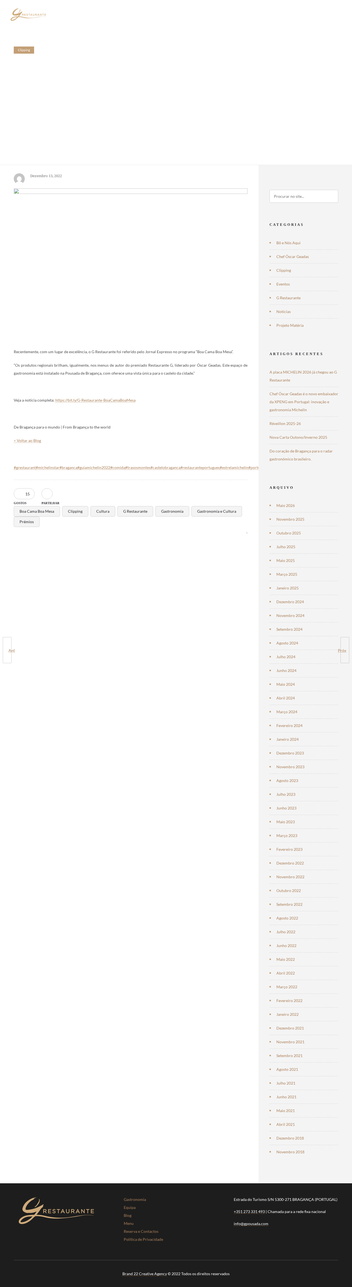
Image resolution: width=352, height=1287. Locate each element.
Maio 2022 (285, 959)
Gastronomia (172, 511)
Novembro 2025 (290, 519)
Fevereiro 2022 (289, 1000)
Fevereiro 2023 (289, 849)
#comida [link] (117, 467)
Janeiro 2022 (287, 1014)
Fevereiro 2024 (289, 725)
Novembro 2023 (290, 766)
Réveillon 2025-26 (285, 423)
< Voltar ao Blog (27, 440)
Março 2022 (286, 986)
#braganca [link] (68, 467)
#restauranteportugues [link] (200, 467)
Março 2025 (286, 574)
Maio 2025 (285, 560)
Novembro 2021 (290, 1041)
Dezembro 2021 (290, 1028)
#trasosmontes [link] (137, 467)
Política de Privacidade (143, 1239)
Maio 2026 (285, 505)
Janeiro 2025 (287, 588)
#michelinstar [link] (47, 467)
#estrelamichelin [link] (234, 467)
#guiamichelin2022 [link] (93, 467)
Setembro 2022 (289, 904)
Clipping (75, 511)
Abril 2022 (285, 973)
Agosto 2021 (287, 1069)
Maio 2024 (285, 684)
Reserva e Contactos (141, 1231)
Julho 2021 (285, 1083)
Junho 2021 (286, 1096)
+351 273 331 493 (249, 1211)
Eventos (283, 284)
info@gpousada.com (251, 1223)
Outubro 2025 (288, 533)
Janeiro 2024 (287, 739)
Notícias (283, 311)
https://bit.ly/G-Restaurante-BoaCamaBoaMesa (95, 400)
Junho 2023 (286, 808)
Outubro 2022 (288, 890)
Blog (127, 1215)
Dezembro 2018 (290, 1138)
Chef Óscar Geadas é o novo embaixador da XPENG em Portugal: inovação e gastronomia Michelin (304, 401)
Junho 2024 (286, 670)
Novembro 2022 (290, 876)
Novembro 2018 (290, 1151)
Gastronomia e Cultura (216, 511)
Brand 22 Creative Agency (144, 1273)
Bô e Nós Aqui (288, 242)
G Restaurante (135, 511)
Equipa (130, 1207)
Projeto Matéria (290, 325)
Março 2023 (286, 835)
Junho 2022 (286, 945)
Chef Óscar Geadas (292, 256)
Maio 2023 (285, 821)
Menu (129, 1223)
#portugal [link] (256, 467)
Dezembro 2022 (290, 863)
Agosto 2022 (287, 918)
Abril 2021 (285, 1124)
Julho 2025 (285, 546)
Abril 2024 (285, 698)
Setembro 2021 (289, 1055)
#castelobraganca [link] (165, 467)
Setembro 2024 (289, 629)
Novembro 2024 (290, 615)
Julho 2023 (285, 794)
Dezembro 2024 (290, 601)
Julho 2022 (285, 931)
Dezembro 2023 (290, 753)
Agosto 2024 (287, 643)
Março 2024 (286, 711)
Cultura (102, 511)
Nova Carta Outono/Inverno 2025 (298, 437)
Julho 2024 (285, 656)
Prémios (27, 521)
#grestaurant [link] (25, 467)
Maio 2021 (285, 1110)
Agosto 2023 (287, 780)
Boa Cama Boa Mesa (37, 511)
